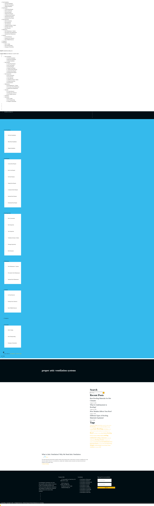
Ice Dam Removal (8, 36)
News (47, 457)
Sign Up (106, 487)
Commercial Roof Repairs (10, 15)
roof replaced (100, 443)
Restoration (4, 42)
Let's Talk (3, 356)
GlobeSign (42, 502)
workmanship (97, 447)
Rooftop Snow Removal (9, 38)
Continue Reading (45, 463)
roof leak (94, 441)
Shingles (92, 445)
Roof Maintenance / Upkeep (10, 31)
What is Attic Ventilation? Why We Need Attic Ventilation (61, 454)
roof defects (99, 433)
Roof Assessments (8, 20)
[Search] (103, 393)
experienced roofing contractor (107, 425)
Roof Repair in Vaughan (85, 486)
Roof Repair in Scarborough (85, 489)
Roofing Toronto (99, 439)
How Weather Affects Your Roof (101, 411)
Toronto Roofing (98, 445)
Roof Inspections (5, 19)
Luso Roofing (98, 429)
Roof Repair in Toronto (84, 485)
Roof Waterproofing (8, 45)
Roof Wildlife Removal (9, 39)
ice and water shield (103, 426)
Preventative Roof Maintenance (11, 32)
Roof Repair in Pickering (85, 483)
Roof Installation (5, 2)
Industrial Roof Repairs (9, 16)
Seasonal (4, 35)
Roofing (109, 433)
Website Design (26, 502)
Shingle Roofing (109, 443)
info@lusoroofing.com (8, 50)
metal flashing (105, 429)
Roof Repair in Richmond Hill (86, 482)
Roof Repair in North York (85, 492)
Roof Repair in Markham (85, 480)
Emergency (4, 41)
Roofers (105, 433)
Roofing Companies (93, 435)
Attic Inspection (8, 23)
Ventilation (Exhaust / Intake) (10, 25)
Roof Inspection (8, 22)
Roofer (102, 433)
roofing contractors (102, 438)
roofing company (100, 435)
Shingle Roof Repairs (9, 13)
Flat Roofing (92, 426)
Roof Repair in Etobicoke (85, 490)
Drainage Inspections (9, 26)
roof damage (95, 433)
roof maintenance (105, 441)
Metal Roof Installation (9, 5)
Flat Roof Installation (9, 3)
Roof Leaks (98, 441)
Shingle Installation (8, 6)
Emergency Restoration (9, 46)
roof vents (104, 443)
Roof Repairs (4, 7)
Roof (91, 433)
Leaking (91, 429)
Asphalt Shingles (100, 425)
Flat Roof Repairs (8, 12)
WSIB (100, 447)
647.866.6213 (12, 353)
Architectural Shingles (94, 425)
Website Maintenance (34, 502)
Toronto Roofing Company (106, 445)
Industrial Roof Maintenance (10, 33)
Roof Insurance (8, 28)
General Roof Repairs (9, 9)
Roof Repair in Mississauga (85, 479)
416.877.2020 (18, 353)
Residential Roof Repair (9, 18)
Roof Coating (7, 44)
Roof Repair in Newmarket (85, 488)
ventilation (92, 447)
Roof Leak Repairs (8, 10)
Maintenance (4, 29)
